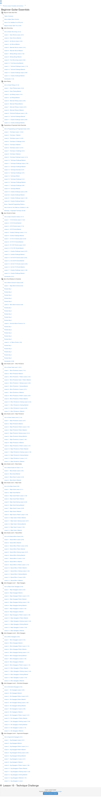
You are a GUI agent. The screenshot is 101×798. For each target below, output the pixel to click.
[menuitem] (1, 3)
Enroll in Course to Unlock (50, 793)
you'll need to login (57, 791)
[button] (1, 1)
